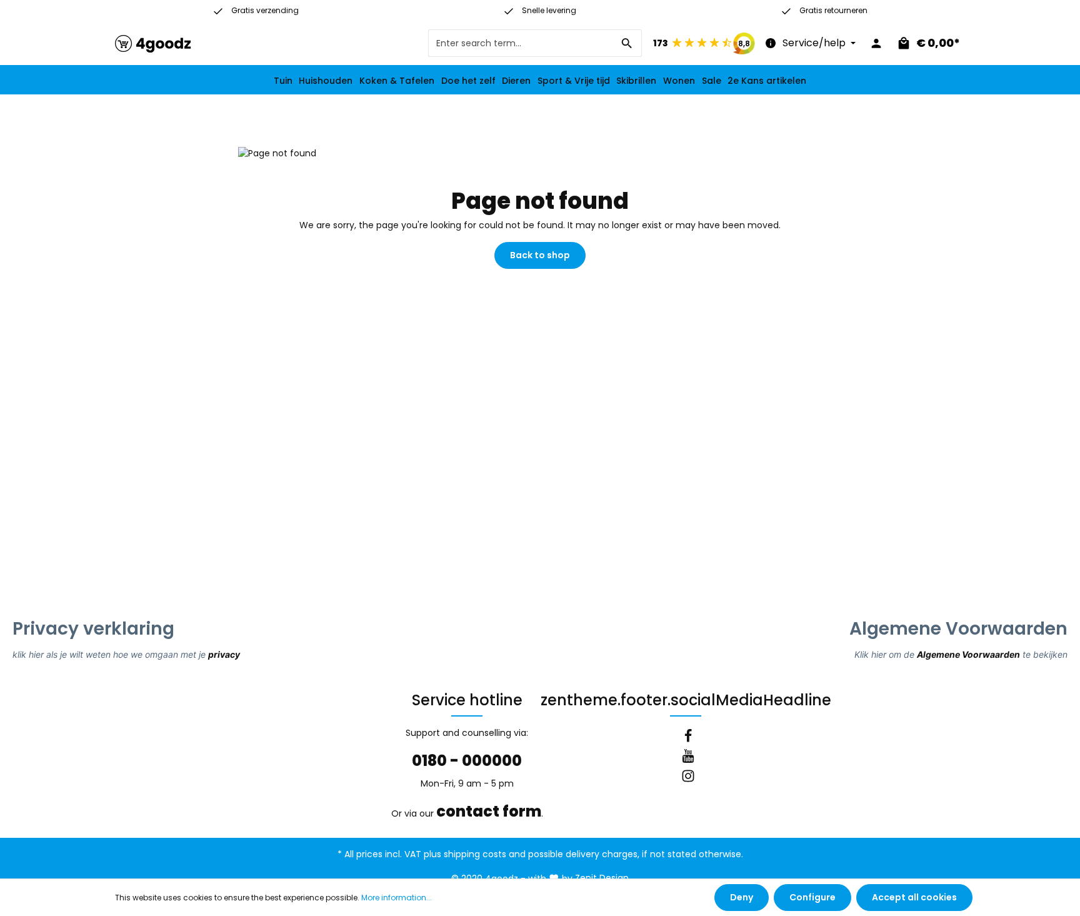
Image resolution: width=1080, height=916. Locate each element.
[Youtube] (688, 758)
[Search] (627, 43)
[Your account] (876, 43)
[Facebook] (688, 738)
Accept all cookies (914, 897)
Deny (741, 897)
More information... (396, 897)
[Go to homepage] (153, 43)
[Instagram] (688, 778)
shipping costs (475, 854)
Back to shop (540, 255)
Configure (812, 897)
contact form (488, 811)
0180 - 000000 (467, 760)
